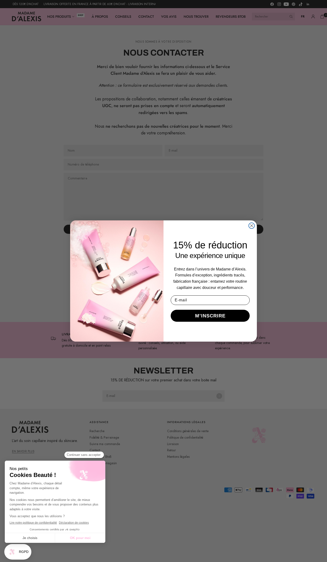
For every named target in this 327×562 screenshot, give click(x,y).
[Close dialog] (251, 226)
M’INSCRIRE (210, 315)
